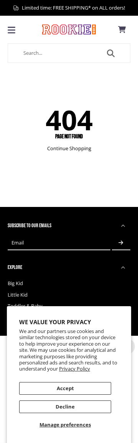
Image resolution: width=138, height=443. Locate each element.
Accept (65, 388)
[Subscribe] (121, 242)
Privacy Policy (74, 369)
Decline (65, 407)
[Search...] (110, 53)
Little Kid (18, 295)
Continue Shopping (69, 148)
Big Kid (15, 283)
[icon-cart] (121, 29)
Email (18, 243)
